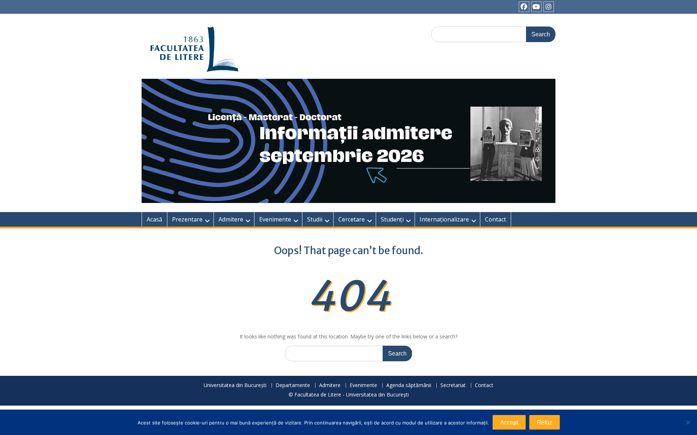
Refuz (544, 422)
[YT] (536, 6)
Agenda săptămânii (408, 385)
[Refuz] (688, 422)
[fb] (524, 6)
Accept (509, 422)
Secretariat (453, 385)
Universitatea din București (235, 385)
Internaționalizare (444, 219)
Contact (495, 219)
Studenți (392, 219)
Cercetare (351, 219)
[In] (548, 6)
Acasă (154, 219)
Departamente (293, 385)
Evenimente (275, 219)
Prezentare (187, 219)
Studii (314, 219)
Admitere (231, 219)
